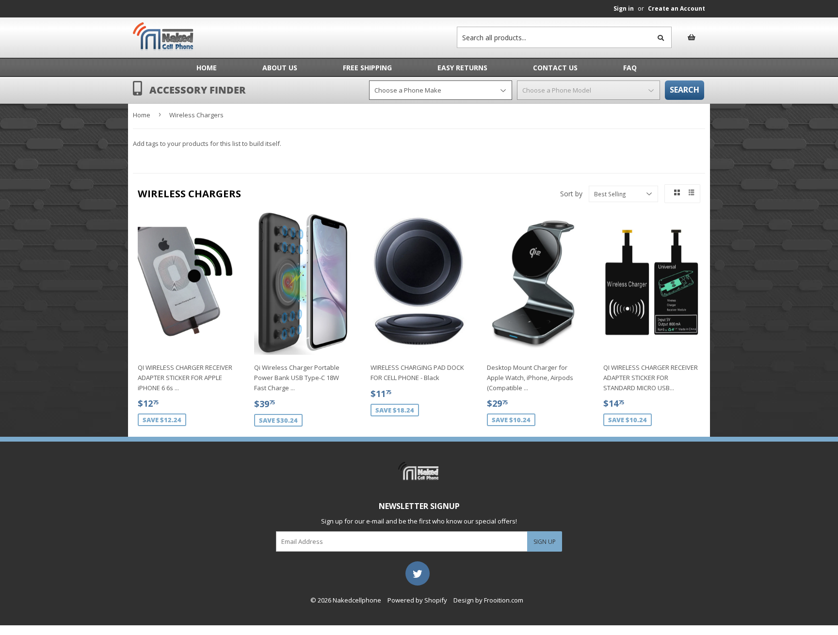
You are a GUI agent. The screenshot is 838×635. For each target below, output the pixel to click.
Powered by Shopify (417, 600)
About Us (279, 67)
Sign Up (544, 542)
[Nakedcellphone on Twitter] (417, 573)
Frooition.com (503, 600)
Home (206, 67)
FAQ (630, 67)
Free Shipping (367, 67)
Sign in (623, 8)
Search (684, 89)
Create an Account (676, 8)
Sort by (571, 193)
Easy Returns (462, 67)
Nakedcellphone (357, 600)
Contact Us (555, 67)
